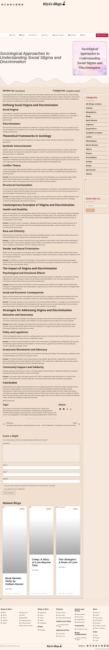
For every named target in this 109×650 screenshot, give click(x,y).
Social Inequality (37, 413)
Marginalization (47, 411)
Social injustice (47, 413)
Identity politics (36, 408)
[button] (60, 409)
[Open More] (47, 35)
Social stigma (24, 415)
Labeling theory (37, 411)
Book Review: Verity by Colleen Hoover (14, 581)
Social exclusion (26, 413)
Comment (6, 443)
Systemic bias (52, 415)
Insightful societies (73, 91)
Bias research (7, 408)
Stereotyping (33, 415)
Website (5, 478)
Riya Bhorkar (20, 91)
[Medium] (19, 4)
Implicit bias (45, 408)
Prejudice (6, 413)
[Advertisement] (54, 20)
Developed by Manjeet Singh (101, 649)
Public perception (14, 413)
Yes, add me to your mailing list (14, 489)
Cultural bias (16, 408)
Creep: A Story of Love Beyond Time (41, 562)
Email (5, 472)
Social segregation (13, 415)
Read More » (8, 589)
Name (5, 465)
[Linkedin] (2, 4)
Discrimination (25, 408)
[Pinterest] (8, 4)
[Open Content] (36, 35)
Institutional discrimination (11, 411)
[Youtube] (10, 4)
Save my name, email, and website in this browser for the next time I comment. (29, 485)
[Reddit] (16, 4)
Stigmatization (42, 415)
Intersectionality (26, 411)
